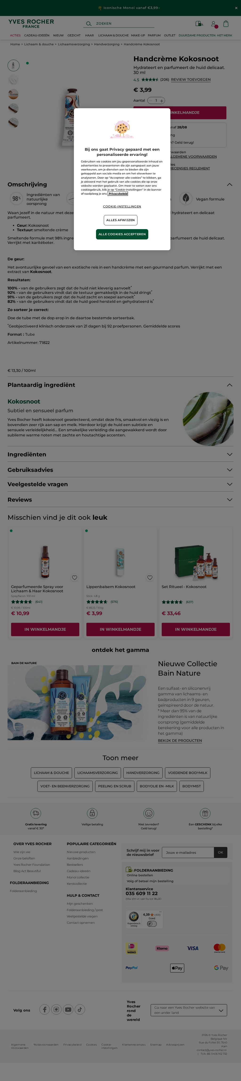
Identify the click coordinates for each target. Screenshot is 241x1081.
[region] (122, 179)
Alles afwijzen (120, 220)
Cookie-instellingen (122, 206)
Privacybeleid (118, 193)
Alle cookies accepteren (122, 234)
